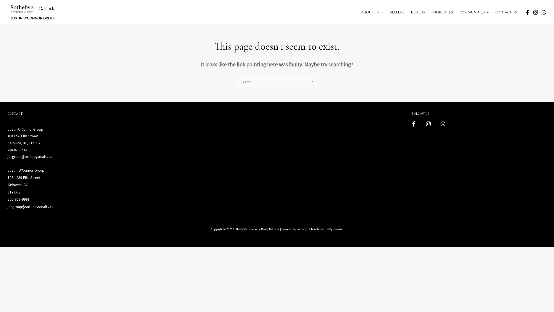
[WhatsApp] (543, 12)
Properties (442, 12)
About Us (370, 12)
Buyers (418, 12)
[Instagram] (428, 124)
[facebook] (527, 12)
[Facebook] (414, 124)
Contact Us (506, 12)
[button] (381, 12)
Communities (472, 12)
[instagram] (535, 12)
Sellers (397, 12)
